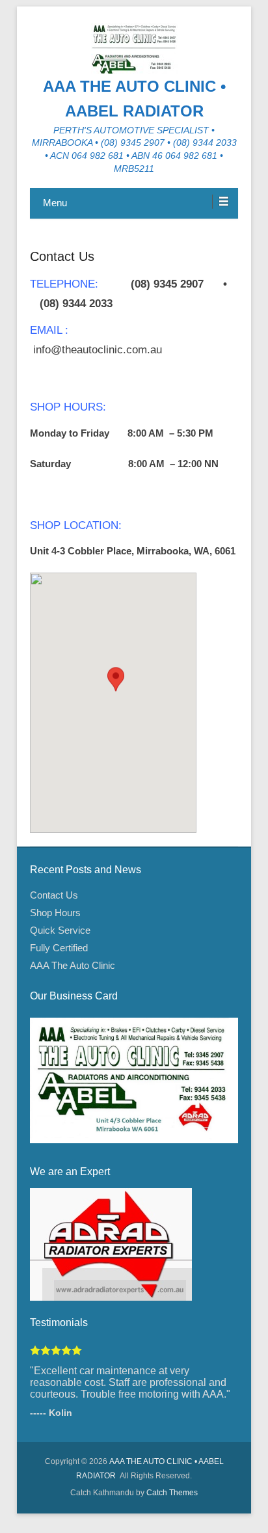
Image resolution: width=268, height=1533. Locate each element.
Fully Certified (59, 947)
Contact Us (62, 256)
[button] (115, 690)
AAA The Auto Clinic (72, 965)
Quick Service (60, 930)
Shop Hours (55, 912)
